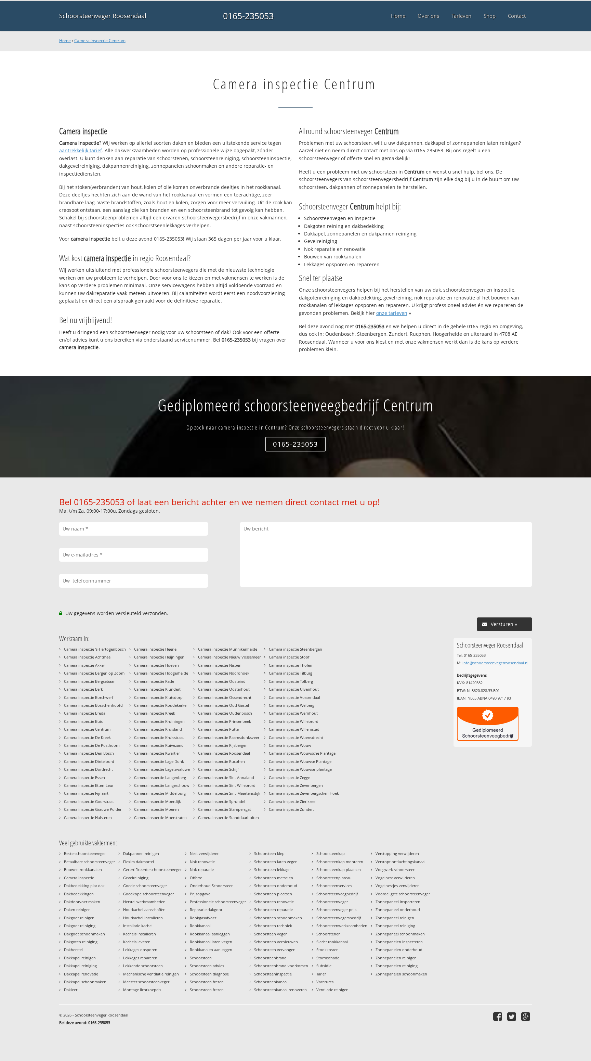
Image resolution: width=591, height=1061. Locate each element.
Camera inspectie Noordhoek (223, 673)
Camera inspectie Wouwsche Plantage (302, 753)
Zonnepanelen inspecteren (399, 941)
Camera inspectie (79, 877)
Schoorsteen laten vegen (276, 861)
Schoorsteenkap (330, 853)
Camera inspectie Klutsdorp (158, 697)
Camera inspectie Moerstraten (160, 817)
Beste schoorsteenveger (85, 853)
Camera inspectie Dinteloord (89, 761)
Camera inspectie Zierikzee (292, 801)
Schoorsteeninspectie (273, 973)
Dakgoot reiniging (79, 925)
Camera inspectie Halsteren (88, 817)
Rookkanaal (200, 925)
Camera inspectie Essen (84, 777)
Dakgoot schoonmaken (84, 933)
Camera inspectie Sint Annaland (226, 777)
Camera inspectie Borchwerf (88, 697)
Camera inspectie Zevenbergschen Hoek (304, 793)
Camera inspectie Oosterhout (224, 689)
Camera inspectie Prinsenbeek (224, 721)
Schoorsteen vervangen (275, 949)
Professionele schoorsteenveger (218, 901)
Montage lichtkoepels (142, 989)
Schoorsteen (201, 957)
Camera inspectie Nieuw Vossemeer (229, 657)
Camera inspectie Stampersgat (224, 809)
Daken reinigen (77, 909)
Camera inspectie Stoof (289, 657)
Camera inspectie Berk (83, 689)
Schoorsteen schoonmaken (278, 917)
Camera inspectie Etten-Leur (89, 785)
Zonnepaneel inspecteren (398, 901)
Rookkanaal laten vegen (211, 941)
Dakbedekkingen (79, 893)
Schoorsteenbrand (270, 957)
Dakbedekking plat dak (84, 885)
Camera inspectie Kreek (154, 713)
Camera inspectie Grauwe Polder (92, 809)
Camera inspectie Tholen (290, 665)
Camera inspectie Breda (84, 713)
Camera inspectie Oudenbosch (225, 713)
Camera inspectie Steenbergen (295, 649)
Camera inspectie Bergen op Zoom (94, 673)
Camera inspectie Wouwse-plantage (300, 769)
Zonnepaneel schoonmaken (400, 933)
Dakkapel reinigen (80, 957)
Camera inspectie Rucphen (221, 761)
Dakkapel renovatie (81, 973)
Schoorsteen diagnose (209, 973)
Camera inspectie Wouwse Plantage (300, 761)
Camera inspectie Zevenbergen (296, 785)
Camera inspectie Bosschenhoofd (93, 705)
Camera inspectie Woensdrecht (296, 737)
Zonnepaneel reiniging (395, 925)
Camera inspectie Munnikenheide (227, 649)
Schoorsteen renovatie (274, 901)
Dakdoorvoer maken (82, 901)
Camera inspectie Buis (83, 721)
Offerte (196, 877)
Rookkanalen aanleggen (211, 949)
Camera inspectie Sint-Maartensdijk (229, 793)
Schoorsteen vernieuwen (276, 941)
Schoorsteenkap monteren (339, 861)
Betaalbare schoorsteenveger (89, 861)
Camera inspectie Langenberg (160, 777)
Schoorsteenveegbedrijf (337, 893)
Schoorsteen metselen (273, 877)
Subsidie (323, 965)
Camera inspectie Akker (84, 665)
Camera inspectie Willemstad (294, 729)
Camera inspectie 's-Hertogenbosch (95, 649)
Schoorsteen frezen (207, 981)
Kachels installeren (139, 933)
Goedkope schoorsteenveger (148, 893)
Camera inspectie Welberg (291, 705)
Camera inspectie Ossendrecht (224, 697)
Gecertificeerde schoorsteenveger (152, 869)
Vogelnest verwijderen (395, 877)
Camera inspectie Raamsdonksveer (228, 737)
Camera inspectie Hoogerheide (161, 673)
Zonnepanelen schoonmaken (401, 973)
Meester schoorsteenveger (146, 981)
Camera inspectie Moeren (156, 809)
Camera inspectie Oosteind (222, 681)
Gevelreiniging (135, 877)
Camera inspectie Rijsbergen (223, 745)
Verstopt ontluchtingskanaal (400, 861)
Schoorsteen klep (269, 853)
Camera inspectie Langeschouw (161, 785)
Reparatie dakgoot (206, 909)
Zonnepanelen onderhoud (399, 949)
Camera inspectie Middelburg (160, 793)
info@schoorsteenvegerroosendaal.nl (495, 662)
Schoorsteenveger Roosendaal (102, 16)
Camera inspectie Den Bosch (89, 753)
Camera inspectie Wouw (290, 745)
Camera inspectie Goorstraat (89, 801)
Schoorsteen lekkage (272, 869)
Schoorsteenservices (334, 885)
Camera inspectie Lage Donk (159, 761)
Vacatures (324, 981)
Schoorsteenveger (332, 901)
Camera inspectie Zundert (291, 809)
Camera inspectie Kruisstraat (159, 737)
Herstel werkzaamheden (144, 901)
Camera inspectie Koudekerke (160, 705)
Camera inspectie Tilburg (290, 673)
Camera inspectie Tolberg (291, 681)
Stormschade (327, 957)
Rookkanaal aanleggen (210, 933)
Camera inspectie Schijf (218, 769)
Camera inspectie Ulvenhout (294, 689)
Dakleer (70, 989)
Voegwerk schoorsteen (396, 869)
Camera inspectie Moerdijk (157, 801)
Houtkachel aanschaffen (144, 909)
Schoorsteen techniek (273, 925)
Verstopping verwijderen (397, 853)
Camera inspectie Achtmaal (87, 657)
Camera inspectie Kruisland (158, 729)
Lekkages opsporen (140, 949)
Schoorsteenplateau (334, 877)
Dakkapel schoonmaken (85, 981)
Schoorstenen (328, 933)
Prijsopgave (200, 893)
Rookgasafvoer (203, 917)
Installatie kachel (138, 925)
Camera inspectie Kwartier (157, 753)
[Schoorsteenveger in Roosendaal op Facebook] (498, 1016)
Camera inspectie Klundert (157, 689)
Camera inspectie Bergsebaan (90, 681)
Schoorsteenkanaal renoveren (280, 989)
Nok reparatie (202, 869)
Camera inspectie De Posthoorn (92, 745)
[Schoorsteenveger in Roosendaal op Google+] (526, 1016)
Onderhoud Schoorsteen (212, 885)
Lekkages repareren (140, 957)
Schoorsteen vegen (271, 933)
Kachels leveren (136, 941)
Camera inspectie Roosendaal (224, 753)
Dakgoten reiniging (80, 941)
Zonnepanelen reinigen (396, 957)
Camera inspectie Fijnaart (86, 793)
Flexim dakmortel (138, 861)
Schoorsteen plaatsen (273, 893)
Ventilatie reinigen (332, 989)
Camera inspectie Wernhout (293, 713)
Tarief (321, 973)
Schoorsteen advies (207, 965)
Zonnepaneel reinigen (395, 917)
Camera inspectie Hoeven (156, 665)
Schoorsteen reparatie (273, 909)
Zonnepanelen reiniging (397, 965)
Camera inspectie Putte (218, 729)
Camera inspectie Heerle (155, 649)
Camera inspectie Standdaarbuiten (228, 817)
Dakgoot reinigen (79, 917)
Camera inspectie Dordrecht (88, 769)
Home (65, 40)
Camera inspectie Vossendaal (294, 697)
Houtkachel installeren (143, 917)
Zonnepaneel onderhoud (398, 909)
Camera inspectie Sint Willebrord (226, 785)
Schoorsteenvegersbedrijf (338, 917)
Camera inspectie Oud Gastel (223, 705)
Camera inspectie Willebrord (293, 721)
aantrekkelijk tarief (80, 150)
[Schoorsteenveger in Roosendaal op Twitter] (512, 1016)
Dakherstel (73, 949)
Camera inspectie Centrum (100, 40)
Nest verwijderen (205, 853)
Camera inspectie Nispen (219, 665)
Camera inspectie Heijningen (159, 657)
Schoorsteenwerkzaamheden (341, 925)
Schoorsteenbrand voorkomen (281, 965)
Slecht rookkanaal (332, 941)
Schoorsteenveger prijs (336, 909)
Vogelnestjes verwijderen (398, 885)
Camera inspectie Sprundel (221, 801)
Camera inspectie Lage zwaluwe (162, 769)
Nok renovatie (202, 861)
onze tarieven (391, 313)
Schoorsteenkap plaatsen (338, 869)
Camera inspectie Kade (154, 681)
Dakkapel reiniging (80, 965)
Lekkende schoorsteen (143, 965)
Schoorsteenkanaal (271, 981)
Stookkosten (327, 949)
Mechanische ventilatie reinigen (151, 973)
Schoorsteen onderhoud (275, 885)
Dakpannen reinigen (141, 853)
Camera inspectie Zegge (289, 777)
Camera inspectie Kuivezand (159, 745)
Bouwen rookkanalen (83, 869)
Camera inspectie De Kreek (87, 737)
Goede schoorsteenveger (145, 885)
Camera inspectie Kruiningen (159, 721)
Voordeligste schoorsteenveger (403, 893)
